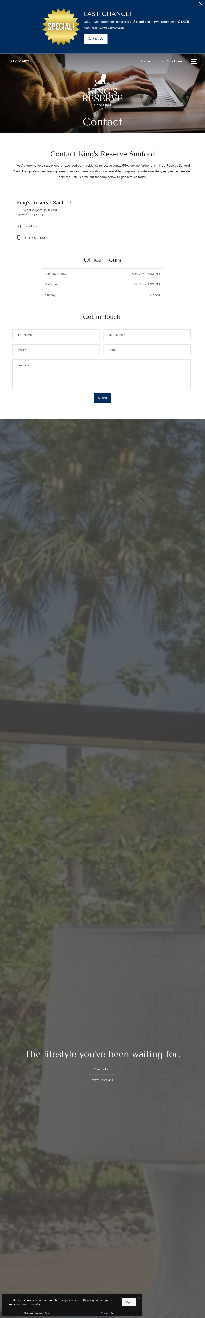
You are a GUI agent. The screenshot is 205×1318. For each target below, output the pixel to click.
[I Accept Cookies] (139, 1298)
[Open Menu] (194, 61)
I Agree (129, 1302)
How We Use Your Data (37, 1313)
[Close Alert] (201, 5)
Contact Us (107, 1313)
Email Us (30, 226)
